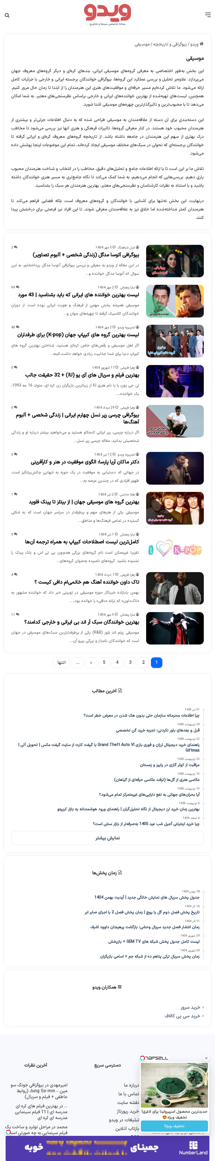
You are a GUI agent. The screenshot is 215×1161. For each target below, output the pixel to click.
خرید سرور (190, 1007)
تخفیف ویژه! (174, 1126)
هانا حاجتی (127, 494)
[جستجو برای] (7, 17)
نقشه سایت (128, 1102)
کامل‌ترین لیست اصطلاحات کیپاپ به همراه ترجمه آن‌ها (82, 542)
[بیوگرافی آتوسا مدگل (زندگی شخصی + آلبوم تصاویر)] (175, 261)
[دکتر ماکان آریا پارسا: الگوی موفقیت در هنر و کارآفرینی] (175, 468)
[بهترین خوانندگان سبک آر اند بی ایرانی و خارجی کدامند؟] (175, 628)
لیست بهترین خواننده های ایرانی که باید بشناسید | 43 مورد (78, 295)
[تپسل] (8, 1132)
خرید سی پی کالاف (182, 1016)
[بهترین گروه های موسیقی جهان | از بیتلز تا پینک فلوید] (175, 508)
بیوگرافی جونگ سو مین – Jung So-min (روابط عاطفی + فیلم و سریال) (39, 1091)
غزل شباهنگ (126, 247)
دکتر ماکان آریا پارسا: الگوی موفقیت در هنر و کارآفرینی (85, 462)
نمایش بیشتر (107, 838)
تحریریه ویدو (126, 327)
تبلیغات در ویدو (124, 1120)
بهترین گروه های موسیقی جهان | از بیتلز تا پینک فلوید (84, 502)
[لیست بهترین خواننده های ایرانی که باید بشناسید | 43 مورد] (175, 301)
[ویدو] (107, 15)
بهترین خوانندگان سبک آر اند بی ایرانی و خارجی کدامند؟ (81, 622)
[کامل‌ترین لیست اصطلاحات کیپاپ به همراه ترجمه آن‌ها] (175, 548)
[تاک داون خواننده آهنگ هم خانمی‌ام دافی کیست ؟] (175, 588)
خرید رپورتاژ (128, 1111)
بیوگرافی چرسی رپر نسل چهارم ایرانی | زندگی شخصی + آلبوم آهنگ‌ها (77, 418)
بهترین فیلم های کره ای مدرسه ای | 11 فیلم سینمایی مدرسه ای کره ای (41, 1112)
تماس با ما (128, 1094)
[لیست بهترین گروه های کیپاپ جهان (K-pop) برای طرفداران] (175, 341)
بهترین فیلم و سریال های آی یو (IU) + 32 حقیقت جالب (82, 375)
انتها (61, 662)
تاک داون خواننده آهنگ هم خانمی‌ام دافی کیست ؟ (86, 582)
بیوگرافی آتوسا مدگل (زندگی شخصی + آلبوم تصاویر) (86, 255)
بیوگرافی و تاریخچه (170, 44)
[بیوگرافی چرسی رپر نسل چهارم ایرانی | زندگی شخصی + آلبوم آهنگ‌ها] (175, 421)
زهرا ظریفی (127, 367)
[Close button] (206, 1058)
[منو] (208, 17)
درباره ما (131, 1085)
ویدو (195, 44)
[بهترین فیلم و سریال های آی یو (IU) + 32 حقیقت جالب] (175, 381)
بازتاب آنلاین (127, 1128)
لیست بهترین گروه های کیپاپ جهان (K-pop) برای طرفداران (78, 335)
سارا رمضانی (127, 287)
